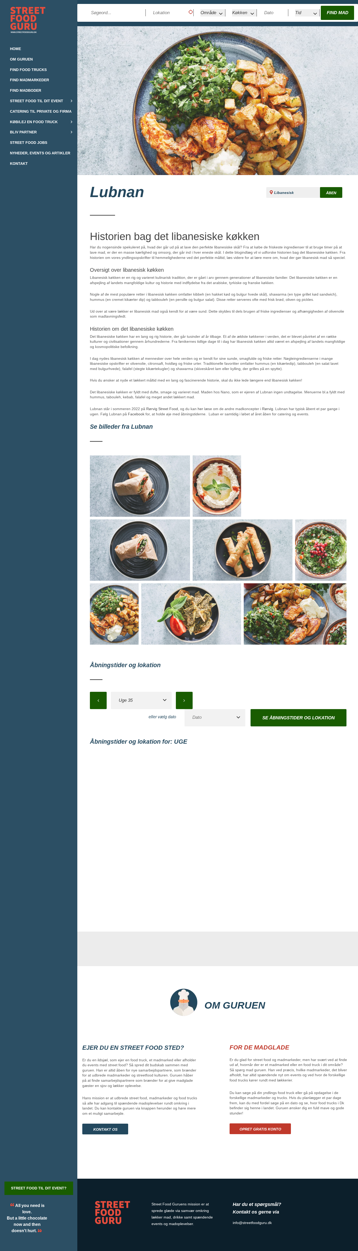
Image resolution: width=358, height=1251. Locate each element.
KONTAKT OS (105, 1129)
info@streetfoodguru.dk (252, 1223)
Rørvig (267, 409)
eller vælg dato (162, 717)
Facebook (136, 414)
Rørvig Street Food (162, 409)
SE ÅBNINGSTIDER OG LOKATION (298, 717)
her (200, 409)
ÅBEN (331, 193)
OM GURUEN (234, 1005)
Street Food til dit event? (39, 1188)
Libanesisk (284, 193)
